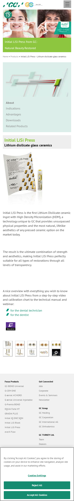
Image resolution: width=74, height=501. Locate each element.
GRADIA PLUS (11, 413)
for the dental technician (26, 310)
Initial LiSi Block (12, 422)
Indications (13, 108)
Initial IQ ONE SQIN (14, 418)
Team (41, 439)
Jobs (41, 386)
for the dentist (19, 315)
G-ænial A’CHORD (13, 395)
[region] (37, 474)
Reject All (37, 485)
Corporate (43, 390)
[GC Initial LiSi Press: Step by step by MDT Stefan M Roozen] (57, 352)
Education (11, 329)
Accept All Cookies (37, 495)
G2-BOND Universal (14, 386)
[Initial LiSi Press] (9, 344)
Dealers (42, 444)
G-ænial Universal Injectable (18, 399)
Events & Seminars (48, 395)
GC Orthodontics (46, 426)
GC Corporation (46, 417)
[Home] (13, 4)
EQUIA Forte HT (12, 409)
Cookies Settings (37, 475)
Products (14, 56)
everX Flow (10, 431)
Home (5, 56)
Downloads (13, 120)
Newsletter (44, 399)
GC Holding (44, 412)
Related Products (17, 126)
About (10, 103)
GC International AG (48, 421)
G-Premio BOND (12, 404)
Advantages (13, 114)
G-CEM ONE (10, 390)
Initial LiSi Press (12, 427)
